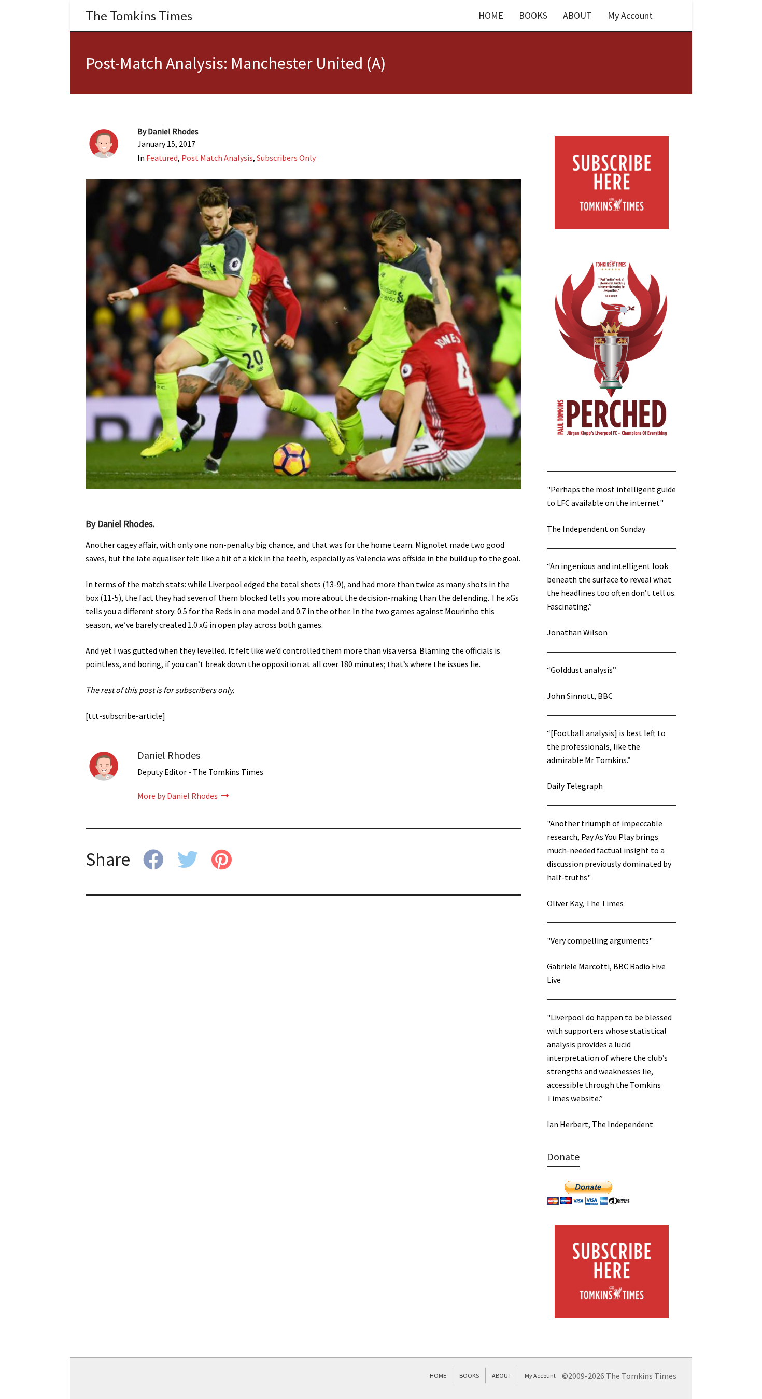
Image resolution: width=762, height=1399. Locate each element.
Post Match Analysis (217, 158)
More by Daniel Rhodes (178, 796)
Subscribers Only (286, 158)
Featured (162, 158)
